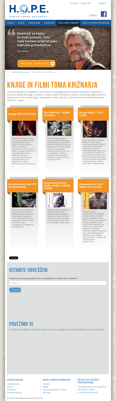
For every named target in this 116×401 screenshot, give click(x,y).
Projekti (46, 384)
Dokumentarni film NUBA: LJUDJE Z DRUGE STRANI (57, 185)
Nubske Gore (13, 384)
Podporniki (85, 3)
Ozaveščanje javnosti (87, 392)
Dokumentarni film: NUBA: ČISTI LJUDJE (91, 185)
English (102, 3)
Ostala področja (14, 392)
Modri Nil (11, 389)
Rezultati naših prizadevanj (96, 23)
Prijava (15, 289)
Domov (10, 23)
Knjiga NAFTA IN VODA (22, 114)
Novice (21, 23)
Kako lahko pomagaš (68, 23)
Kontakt (74, 3)
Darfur (10, 386)
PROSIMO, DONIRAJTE (34, 63)
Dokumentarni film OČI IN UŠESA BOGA (22, 185)
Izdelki (45, 386)
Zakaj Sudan (34, 23)
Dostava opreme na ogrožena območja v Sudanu (92, 388)
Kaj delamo (49, 23)
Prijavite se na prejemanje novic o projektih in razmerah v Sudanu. (43, 278)
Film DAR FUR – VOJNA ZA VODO (57, 114)
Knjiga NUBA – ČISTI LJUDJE (91, 114)
